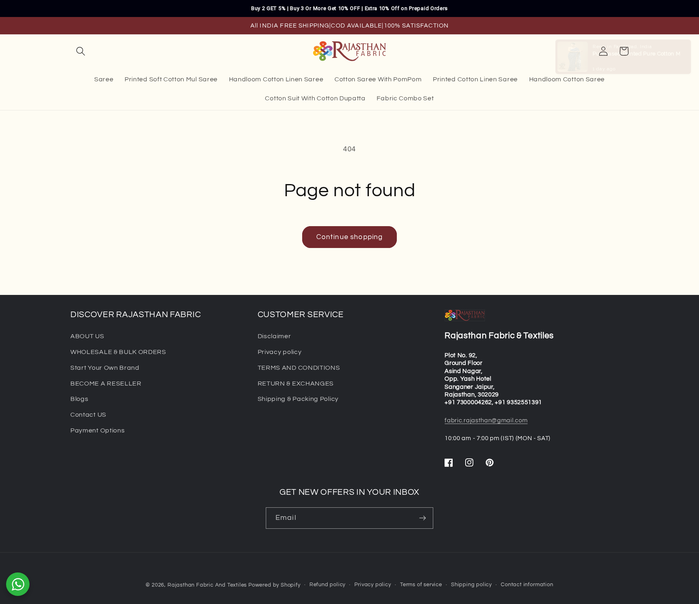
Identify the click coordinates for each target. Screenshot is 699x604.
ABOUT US (87, 336)
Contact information (527, 584)
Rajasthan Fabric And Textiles (207, 585)
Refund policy (327, 584)
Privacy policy (280, 352)
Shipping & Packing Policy (298, 399)
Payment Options (97, 430)
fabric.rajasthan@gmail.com (486, 421)
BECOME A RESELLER (106, 383)
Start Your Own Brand (105, 368)
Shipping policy (471, 584)
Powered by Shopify (274, 585)
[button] (80, 51)
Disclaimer (274, 336)
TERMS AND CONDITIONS (299, 368)
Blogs (79, 399)
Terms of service (421, 584)
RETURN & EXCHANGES (296, 383)
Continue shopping (349, 237)
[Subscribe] (422, 518)
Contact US (88, 414)
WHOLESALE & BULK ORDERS (118, 352)
